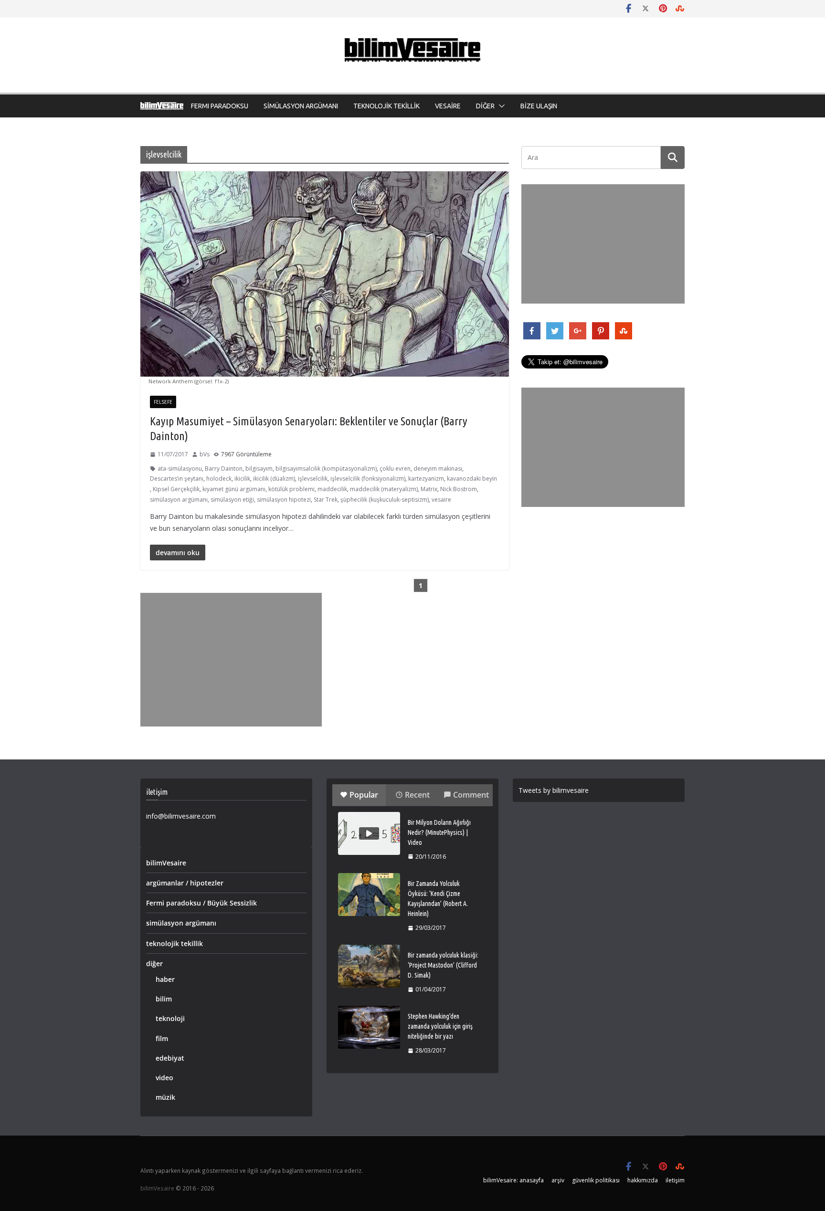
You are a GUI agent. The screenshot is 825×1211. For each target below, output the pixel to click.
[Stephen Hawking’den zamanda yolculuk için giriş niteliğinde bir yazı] (369, 1027)
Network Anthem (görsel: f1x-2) (188, 381)
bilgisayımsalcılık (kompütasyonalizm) (326, 468)
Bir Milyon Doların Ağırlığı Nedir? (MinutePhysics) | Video (439, 832)
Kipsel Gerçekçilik (176, 489)
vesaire (441, 499)
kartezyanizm (426, 478)
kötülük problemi (291, 489)
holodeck (219, 478)
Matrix (429, 489)
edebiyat (170, 1058)
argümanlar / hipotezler (184, 882)
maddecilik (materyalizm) (384, 489)
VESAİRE (448, 106)
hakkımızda (642, 1180)
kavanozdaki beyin (472, 478)
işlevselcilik (313, 478)
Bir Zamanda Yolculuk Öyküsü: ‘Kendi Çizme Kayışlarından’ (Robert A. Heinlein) (438, 898)
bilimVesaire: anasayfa (513, 1180)
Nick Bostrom (458, 489)
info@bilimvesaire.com (181, 816)
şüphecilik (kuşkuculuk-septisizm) (384, 499)
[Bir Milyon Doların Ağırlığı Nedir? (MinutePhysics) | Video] (369, 833)
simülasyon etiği (232, 499)
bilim (164, 998)
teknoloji (170, 1018)
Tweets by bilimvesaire (553, 790)
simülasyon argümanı (179, 499)
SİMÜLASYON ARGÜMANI (301, 106)
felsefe (163, 402)
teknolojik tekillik (174, 943)
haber (165, 979)
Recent (417, 795)
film (162, 1038)
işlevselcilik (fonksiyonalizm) (367, 478)
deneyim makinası (437, 468)
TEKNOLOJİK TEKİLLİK (386, 106)
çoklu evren (395, 468)
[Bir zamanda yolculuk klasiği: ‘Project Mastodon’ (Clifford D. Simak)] (369, 966)
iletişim (675, 1180)
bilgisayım (259, 468)
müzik (165, 1097)
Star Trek (326, 499)
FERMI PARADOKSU (219, 106)
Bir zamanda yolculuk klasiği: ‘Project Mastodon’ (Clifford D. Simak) (443, 965)
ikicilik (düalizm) (274, 478)
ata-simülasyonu (180, 468)
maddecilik (332, 489)
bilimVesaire (166, 862)
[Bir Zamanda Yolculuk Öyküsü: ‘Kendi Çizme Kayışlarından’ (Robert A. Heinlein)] (369, 894)
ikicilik (242, 478)
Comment (471, 795)
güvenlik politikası (596, 1180)
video (164, 1077)
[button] (500, 106)
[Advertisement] (231, 660)
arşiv (557, 1180)
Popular (363, 795)
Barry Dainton (224, 468)
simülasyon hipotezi (284, 499)
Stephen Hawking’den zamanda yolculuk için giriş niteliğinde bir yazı (440, 1026)
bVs (205, 454)
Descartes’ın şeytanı (176, 478)
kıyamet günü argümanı (233, 489)
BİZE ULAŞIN (538, 106)
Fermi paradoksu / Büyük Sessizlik (201, 902)
